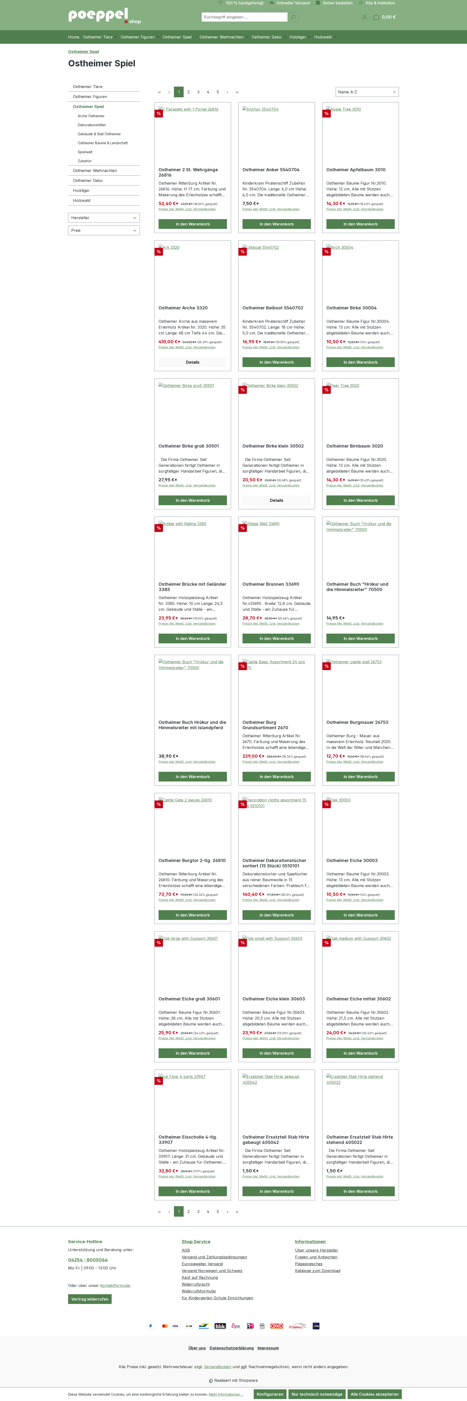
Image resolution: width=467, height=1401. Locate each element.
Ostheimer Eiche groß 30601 (189, 998)
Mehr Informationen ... (226, 1394)
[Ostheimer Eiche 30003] (360, 821)
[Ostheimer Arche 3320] (193, 268)
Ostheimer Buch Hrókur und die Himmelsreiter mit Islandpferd (192, 725)
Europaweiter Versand (202, 1263)
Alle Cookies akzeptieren (375, 1394)
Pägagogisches (309, 1263)
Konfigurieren (270, 1394)
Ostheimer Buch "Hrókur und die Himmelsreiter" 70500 (357, 587)
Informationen (310, 1241)
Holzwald (81, 200)
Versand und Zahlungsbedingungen (214, 1257)
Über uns (197, 1348)
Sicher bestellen (338, 2)
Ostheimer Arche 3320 (183, 307)
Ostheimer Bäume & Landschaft (103, 143)
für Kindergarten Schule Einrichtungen (217, 1297)
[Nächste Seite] (227, 92)
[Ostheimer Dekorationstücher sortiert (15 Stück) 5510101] (276, 821)
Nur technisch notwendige (317, 1394)
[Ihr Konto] (364, 17)
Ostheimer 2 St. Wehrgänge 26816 (188, 172)
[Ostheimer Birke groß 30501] (193, 407)
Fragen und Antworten (316, 1257)
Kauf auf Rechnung (200, 1277)
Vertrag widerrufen (89, 1299)
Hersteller (80, 217)
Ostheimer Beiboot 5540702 (272, 307)
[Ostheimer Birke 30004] (360, 268)
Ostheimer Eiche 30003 (352, 860)
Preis (76, 230)
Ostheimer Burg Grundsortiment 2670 (265, 725)
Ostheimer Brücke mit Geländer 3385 (192, 587)
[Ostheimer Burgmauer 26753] (360, 683)
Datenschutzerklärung (232, 1348)
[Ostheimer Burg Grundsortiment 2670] (276, 683)
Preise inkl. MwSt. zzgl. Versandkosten (187, 209)
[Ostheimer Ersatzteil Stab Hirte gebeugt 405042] (276, 1098)
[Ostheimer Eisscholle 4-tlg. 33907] (193, 1098)
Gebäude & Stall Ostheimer (99, 134)
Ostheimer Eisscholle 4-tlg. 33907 (188, 1139)
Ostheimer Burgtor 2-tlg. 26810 (192, 860)
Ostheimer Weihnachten (95, 170)
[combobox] (244, 17)
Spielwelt (85, 152)
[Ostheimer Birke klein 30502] (276, 407)
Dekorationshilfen (92, 125)
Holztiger (81, 190)
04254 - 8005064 (88, 1259)
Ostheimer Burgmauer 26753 (357, 722)
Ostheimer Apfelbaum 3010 (356, 169)
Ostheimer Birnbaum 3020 (354, 446)
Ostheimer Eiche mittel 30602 (358, 998)
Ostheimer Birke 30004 (351, 307)
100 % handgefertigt (244, 2)
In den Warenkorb (193, 224)
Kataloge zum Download (317, 1270)
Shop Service (196, 1241)
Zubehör (85, 161)
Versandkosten (217, 1366)
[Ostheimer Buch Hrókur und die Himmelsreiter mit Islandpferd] (193, 683)
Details (192, 362)
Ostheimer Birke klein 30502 (273, 446)
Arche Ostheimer (91, 116)
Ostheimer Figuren (90, 96)
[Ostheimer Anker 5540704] (276, 130)
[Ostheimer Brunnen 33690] (276, 545)
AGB (186, 1250)
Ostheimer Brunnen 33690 (270, 584)
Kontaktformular (115, 1285)
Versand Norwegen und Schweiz (212, 1270)
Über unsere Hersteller (316, 1250)
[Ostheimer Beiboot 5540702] (276, 268)
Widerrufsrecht (196, 1284)
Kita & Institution (380, 2)
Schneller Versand (293, 2)
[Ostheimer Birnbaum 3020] (360, 407)
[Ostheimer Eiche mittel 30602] (360, 959)
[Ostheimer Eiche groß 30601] (193, 959)
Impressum (268, 1348)
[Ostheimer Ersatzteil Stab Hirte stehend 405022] (360, 1098)
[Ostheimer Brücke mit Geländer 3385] (193, 545)
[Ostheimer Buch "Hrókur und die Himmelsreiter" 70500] (360, 545)
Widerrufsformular (199, 1291)
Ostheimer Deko (88, 180)
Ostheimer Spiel (88, 106)
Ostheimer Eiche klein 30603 (273, 998)
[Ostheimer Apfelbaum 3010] (360, 130)
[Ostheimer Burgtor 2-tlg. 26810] (193, 821)
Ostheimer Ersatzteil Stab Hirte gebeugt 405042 (275, 1139)
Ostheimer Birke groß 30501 (189, 446)
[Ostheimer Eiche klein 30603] (276, 959)
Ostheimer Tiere (87, 86)
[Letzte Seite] (237, 92)
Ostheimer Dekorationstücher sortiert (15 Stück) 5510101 (274, 863)
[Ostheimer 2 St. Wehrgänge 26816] (193, 130)
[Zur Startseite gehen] (104, 16)
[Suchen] (293, 17)
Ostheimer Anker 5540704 (271, 169)
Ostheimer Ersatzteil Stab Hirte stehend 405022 (359, 1139)
